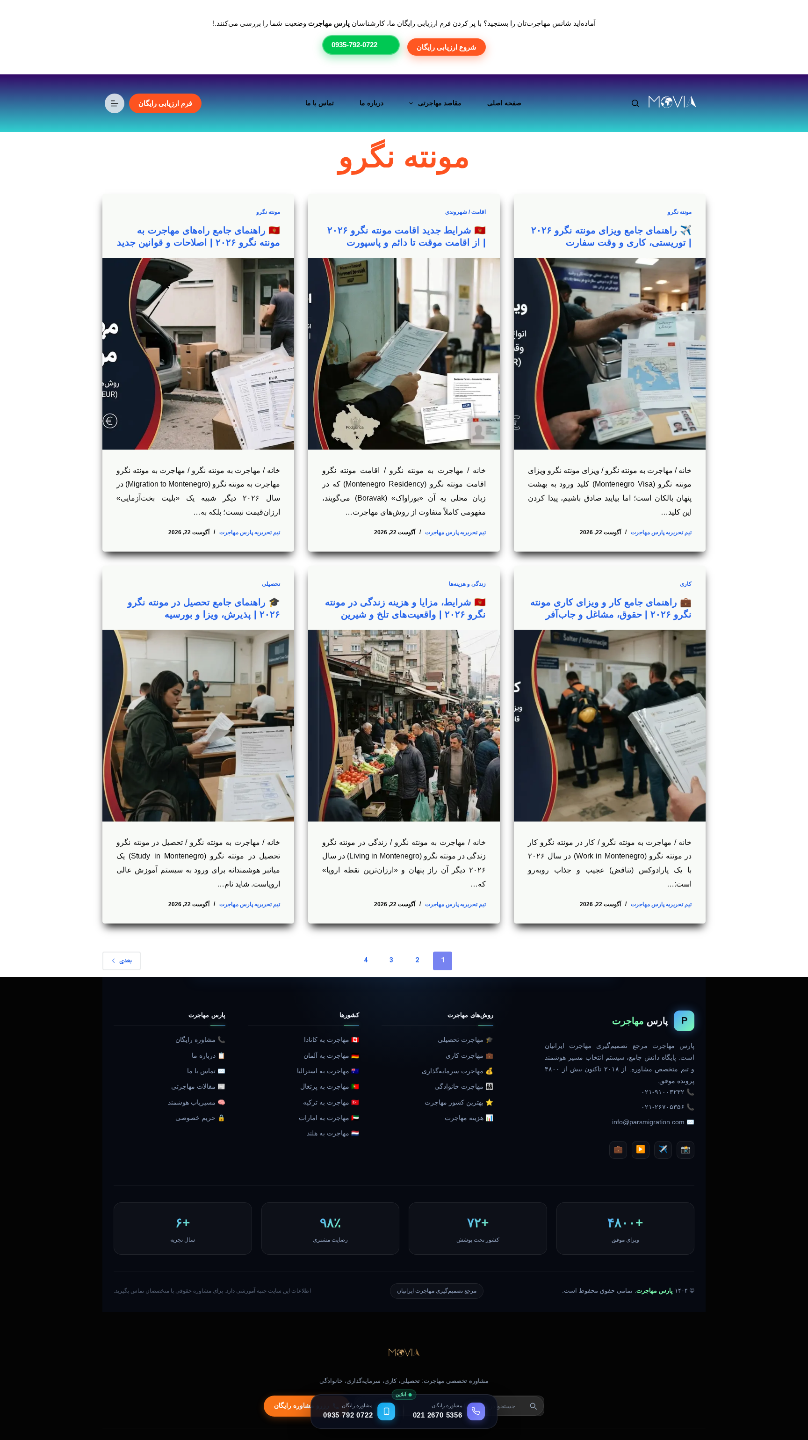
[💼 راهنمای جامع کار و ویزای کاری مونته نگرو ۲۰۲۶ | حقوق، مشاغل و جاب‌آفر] (610, 726)
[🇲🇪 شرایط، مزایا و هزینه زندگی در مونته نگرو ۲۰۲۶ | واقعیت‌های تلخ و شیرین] (404, 726)
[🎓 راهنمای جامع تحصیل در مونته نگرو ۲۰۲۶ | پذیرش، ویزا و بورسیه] (198, 726)
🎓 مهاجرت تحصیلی (465, 1039)
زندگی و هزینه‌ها (467, 584)
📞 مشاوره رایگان (200, 1039)
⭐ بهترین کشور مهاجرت (459, 1102)
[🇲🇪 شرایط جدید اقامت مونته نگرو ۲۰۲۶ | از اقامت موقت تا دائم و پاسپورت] (404, 354)
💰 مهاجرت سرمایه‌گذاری (457, 1071)
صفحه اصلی (504, 103)
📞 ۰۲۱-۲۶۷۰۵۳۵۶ (667, 1107)
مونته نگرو (680, 212)
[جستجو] (635, 103)
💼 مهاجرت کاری (469, 1055)
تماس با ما (319, 103)
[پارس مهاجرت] (404, 1353)
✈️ (663, 1149)
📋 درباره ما (208, 1055)
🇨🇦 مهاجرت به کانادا (331, 1039)
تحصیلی (271, 584)
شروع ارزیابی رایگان (446, 47)
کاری (686, 584)
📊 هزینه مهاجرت (469, 1117)
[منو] (114, 103)
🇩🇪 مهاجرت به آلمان (331, 1055)
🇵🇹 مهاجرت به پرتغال (329, 1086)
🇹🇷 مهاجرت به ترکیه (331, 1102)
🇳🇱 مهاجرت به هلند (333, 1133)
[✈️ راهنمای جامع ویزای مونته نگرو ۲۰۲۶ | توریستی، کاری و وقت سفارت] (610, 354)
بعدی (125, 960)
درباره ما (371, 103)
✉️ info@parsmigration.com (653, 1122)
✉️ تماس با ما (206, 1071)
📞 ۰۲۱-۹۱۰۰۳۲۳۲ (667, 1092)
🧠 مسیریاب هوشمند (196, 1102)
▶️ (640, 1149)
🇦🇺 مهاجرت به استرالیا (328, 1071)
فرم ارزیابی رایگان (165, 103)
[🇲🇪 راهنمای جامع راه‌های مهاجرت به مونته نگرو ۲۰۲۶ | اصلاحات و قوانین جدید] (198, 354)
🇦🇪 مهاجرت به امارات (329, 1117)
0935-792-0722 (354, 45)
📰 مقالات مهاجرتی (198, 1086)
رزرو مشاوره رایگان (301, 1405)
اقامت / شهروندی (465, 212)
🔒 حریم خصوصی (200, 1117)
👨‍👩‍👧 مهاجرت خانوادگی (463, 1086)
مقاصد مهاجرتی (440, 103)
